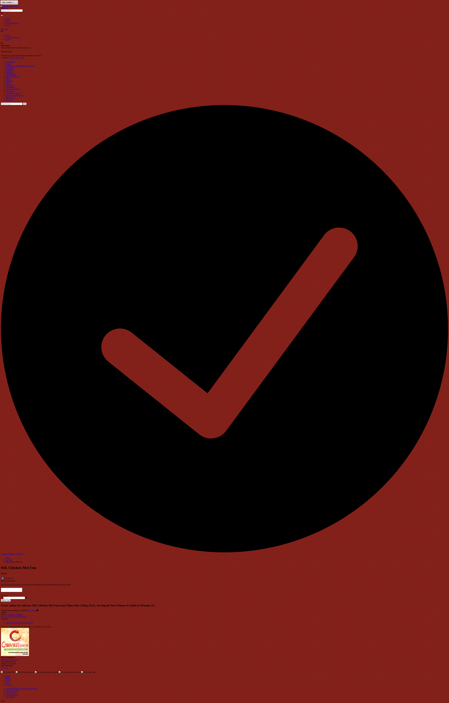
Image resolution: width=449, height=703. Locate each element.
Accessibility (10, 697)
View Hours (31, 610)
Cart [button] (5, 29)
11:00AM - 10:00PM (14, 615)
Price (6, 578)
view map (4, 668)
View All (9, 100)
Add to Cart (6, 600)
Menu (8, 21)
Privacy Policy (11, 693)
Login (8, 25)
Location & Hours (12, 23)
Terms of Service (12, 695)
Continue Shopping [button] (8, 554)
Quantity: (4, 596)
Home (8, 19)
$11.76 (10, 578)
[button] (3, 8)
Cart (7, 682)
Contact (8, 685)
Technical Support (12, 691)
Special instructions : (8, 581)
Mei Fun (9, 560)
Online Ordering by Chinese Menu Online (21, 689)
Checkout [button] (19, 554)
